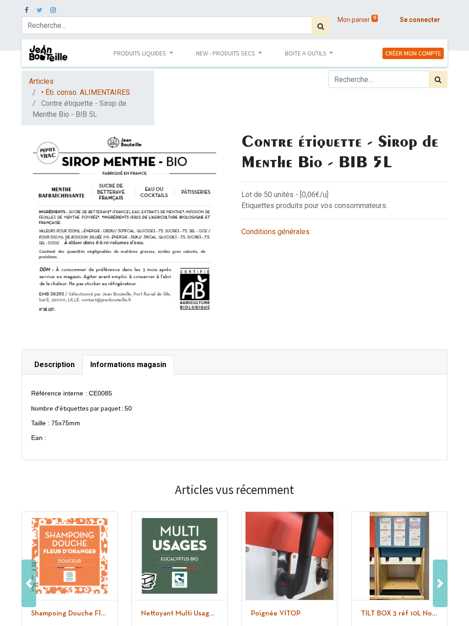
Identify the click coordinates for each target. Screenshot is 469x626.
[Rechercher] (320, 26)
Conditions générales (275, 231)
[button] (29, 584)
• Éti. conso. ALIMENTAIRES (85, 92)
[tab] (54, 364)
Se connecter (420, 19)
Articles (41, 81)
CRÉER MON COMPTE (413, 53)
